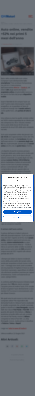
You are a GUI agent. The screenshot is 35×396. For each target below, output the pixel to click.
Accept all (17, 212)
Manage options (17, 218)
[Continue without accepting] (17, 180)
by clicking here (8, 200)
